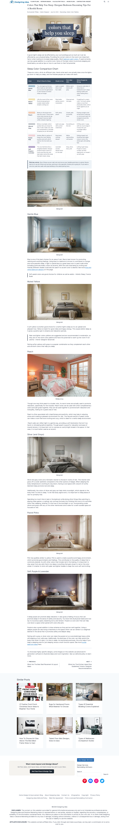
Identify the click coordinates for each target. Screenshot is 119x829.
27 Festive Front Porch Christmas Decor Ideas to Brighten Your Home (29, 706)
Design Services (82, 765)
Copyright (85, 795)
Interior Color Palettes (73, 12)
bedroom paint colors (70, 59)
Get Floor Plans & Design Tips (42, 771)
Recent (88, 1)
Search (79, 771)
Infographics (75, 795)
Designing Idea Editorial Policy (36, 798)
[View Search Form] (104, 1)
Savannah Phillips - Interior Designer (39, 12)
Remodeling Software (84, 767)
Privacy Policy (95, 795)
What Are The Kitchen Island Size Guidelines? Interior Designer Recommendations (80, 665)
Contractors (81, 1)
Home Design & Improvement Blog (31, 795)
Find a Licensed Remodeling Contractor (79, 798)
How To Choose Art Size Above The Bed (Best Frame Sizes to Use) (29, 740)
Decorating (63, 12)
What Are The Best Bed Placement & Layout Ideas (42, 664)
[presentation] (30, 692)
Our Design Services (86, 760)
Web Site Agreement (56, 798)
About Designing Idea (52, 795)
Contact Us (65, 795)
